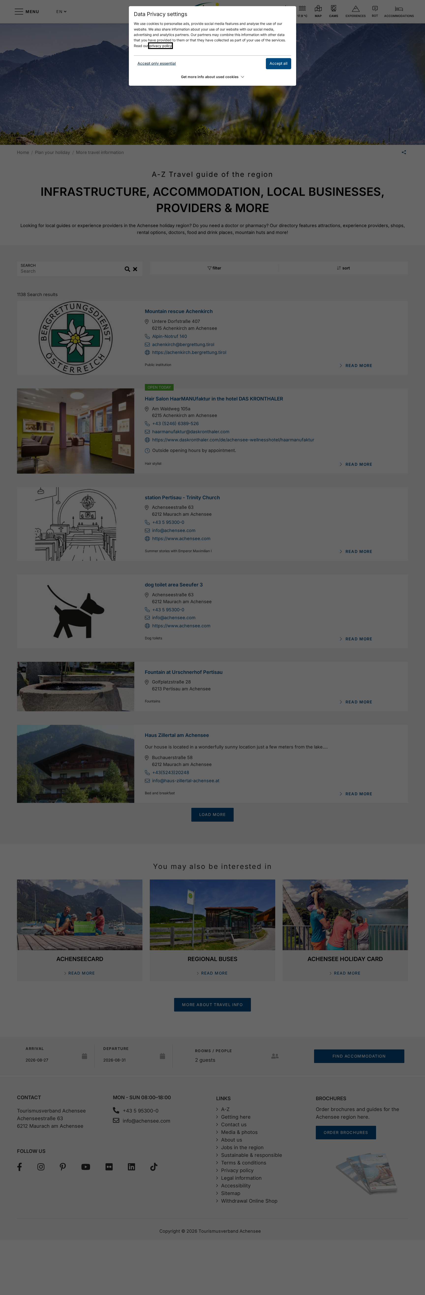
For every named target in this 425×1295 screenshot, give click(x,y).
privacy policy (160, 46)
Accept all (279, 63)
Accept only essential (156, 63)
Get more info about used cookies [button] (210, 77)
